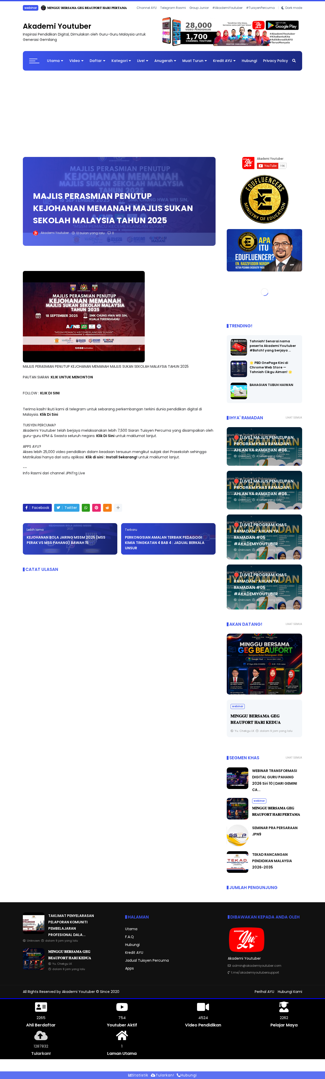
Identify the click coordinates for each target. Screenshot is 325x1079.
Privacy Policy (275, 64)
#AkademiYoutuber (227, 15)
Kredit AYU (222, 64)
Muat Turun (192, 64)
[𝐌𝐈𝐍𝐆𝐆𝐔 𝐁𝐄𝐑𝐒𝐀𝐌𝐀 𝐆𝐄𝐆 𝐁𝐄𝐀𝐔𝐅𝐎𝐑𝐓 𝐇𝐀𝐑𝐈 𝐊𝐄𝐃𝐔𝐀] (33, 972)
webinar (259, 805)
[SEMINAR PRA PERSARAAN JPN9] (237, 848)
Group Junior (199, 15)
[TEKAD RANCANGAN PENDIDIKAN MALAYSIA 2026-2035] (237, 875)
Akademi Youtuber (57, 30)
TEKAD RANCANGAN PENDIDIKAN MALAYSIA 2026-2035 (272, 865)
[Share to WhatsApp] (86, 512)
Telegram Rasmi (173, 15)
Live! (141, 64)
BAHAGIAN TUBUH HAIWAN (271, 389)
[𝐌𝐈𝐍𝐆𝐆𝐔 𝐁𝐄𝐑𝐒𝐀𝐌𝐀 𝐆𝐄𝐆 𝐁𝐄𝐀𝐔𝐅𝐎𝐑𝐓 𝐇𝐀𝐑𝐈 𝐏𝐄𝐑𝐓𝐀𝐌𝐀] (237, 822)
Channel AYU (147, 15)
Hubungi (249, 64)
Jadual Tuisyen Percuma (147, 964)
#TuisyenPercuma (260, 15)
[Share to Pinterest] (96, 512)
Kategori (119, 64)
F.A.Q (129, 940)
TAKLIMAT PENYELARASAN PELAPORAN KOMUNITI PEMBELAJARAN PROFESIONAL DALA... (98, 8)
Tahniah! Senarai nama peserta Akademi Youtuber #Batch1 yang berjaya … (273, 350)
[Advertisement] (162, 115)
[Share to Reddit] (107, 512)
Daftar (96, 64)
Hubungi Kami (290, 995)
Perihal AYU (264, 995)
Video (74, 64)
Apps (129, 972)
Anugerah (163, 64)
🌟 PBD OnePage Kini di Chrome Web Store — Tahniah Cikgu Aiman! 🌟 (271, 371)
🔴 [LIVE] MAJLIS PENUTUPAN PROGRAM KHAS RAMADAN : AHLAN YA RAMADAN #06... (264, 448)
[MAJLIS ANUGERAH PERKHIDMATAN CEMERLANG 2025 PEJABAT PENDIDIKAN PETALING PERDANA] (264, 668)
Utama (53, 64)
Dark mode (293, 15)
